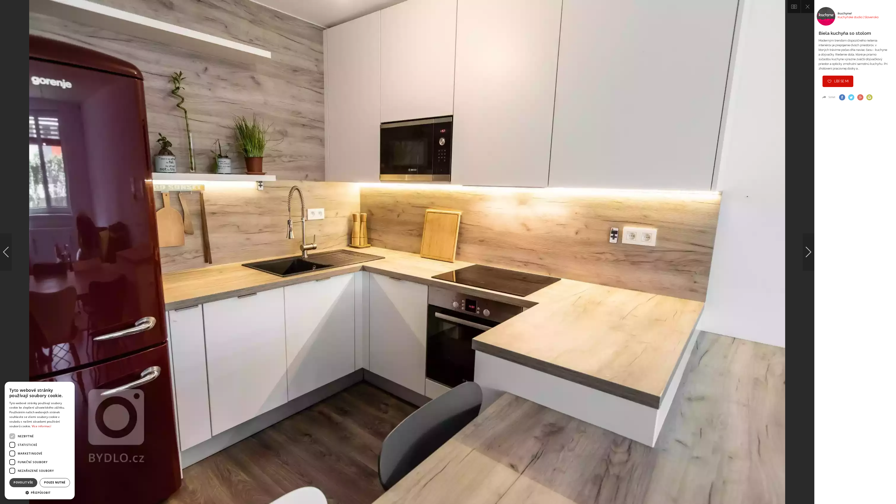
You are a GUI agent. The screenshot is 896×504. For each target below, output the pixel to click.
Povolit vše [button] (23, 482)
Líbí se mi (841, 81)
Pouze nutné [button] (54, 482)
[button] (39, 492)
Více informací (41, 426)
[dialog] (40, 440)
